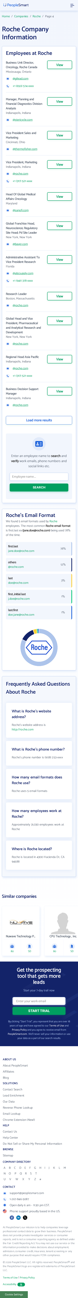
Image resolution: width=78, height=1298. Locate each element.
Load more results (39, 420)
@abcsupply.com (23, 273)
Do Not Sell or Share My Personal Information (32, 1143)
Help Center (10, 1137)
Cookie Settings (14, 1294)
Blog (6, 1077)
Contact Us (10, 1131)
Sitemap (8, 1155)
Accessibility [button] (9, 1284)
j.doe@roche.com (19, 599)
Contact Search (12, 1089)
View (59, 65)
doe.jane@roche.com (21, 615)
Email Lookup (11, 1113)
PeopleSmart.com (17, 1034)
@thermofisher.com (25, 149)
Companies (21, 16)
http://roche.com (23, 729)
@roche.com (20, 174)
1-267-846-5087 (19, 1199)
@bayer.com (20, 244)
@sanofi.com (21, 210)
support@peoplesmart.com (27, 1193)
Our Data (9, 1101)
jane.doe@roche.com (21, 551)
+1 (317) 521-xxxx (22, 181)
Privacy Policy (19, 1030)
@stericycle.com (23, 120)
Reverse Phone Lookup (18, 1107)
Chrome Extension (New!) (19, 1119)
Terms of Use (56, 1026)
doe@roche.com (18, 583)
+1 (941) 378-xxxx (23, 281)
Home (6, 16)
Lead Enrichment (13, 1095)
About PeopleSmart (15, 1065)
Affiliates (8, 1071)
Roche (37, 16)
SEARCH (39, 487)
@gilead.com (20, 78)
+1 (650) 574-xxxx (23, 86)
